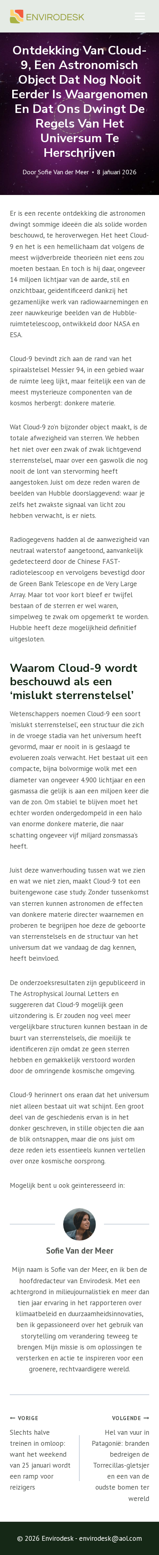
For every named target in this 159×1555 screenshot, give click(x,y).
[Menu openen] (139, 16)
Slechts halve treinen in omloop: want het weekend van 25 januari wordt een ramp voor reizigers (40, 1453)
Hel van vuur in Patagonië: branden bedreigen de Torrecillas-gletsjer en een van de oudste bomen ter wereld (120, 1458)
